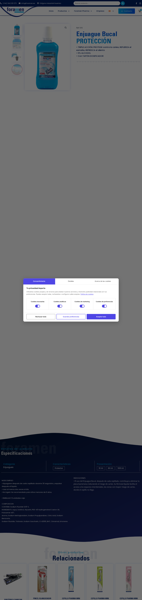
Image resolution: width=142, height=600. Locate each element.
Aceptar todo (101, 317)
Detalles (71, 281)
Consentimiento (39, 281)
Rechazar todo (40, 317)
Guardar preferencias (71, 317)
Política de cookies (87, 294)
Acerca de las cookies (103, 281)
